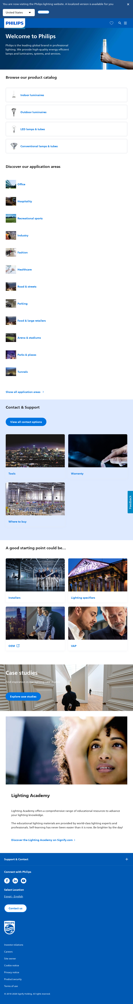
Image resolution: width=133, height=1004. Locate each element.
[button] (130, 502)
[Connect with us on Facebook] (7, 880)
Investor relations (13, 945)
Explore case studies (23, 696)
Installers (14, 598)
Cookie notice (11, 965)
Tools (11, 473)
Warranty (77, 473)
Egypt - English (13, 896)
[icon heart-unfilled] (111, 23)
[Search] (120, 23)
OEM (11, 646)
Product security (13, 979)
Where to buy (17, 521)
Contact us (15, 908)
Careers (8, 952)
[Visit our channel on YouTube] (23, 880)
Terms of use (11, 986)
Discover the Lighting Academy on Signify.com (42, 840)
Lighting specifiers (83, 598)
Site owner (10, 959)
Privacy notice (11, 972)
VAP (73, 646)
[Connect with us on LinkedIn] (15, 880)
